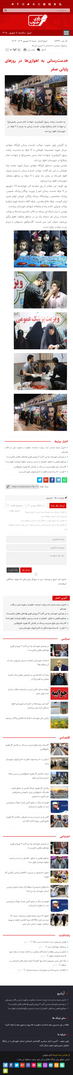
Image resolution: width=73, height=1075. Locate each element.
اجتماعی (48, 45)
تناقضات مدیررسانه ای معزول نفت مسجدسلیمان (46, 970)
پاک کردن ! (13, 570)
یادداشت (64, 935)
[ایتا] (49, 4)
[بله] (55, 4)
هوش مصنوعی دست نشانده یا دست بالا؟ (49, 942)
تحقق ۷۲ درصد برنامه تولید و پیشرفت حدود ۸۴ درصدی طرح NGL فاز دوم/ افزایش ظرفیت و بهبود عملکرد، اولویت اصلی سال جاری (28, 920)
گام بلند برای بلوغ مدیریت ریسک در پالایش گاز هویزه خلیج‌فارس (40, 466)
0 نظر (43, 50)
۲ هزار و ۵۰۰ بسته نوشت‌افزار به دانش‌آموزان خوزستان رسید (42, 471)
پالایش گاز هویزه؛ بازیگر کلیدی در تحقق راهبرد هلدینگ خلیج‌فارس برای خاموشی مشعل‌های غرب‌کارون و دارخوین (30, 792)
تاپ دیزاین (47, 1055)
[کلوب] (39, 1065)
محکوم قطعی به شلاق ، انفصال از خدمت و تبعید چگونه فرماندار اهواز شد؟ (35, 461)
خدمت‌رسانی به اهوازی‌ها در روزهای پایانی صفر (36, 65)
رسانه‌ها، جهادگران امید (56, 947)
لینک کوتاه (44, 486)
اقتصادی (64, 737)
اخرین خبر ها (37, 45)
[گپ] (39, 4)
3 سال (43, 955)
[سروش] (44, 4)
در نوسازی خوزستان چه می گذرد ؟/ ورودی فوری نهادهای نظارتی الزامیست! (36, 456)
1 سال (26, 941)
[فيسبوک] (17, 4)
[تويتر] (28, 4)
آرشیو (61, 993)
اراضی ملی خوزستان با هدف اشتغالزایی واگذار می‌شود (27, 718)
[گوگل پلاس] (46, 480)
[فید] (60, 4)
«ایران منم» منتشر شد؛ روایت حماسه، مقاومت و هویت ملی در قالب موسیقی (35, 1000)
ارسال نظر (26, 570)
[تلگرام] (12, 4)
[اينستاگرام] (23, 4)
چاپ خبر (31, 50)
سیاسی (65, 638)
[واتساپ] (64, 480)
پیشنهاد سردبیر (61, 45)
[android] (5, 1070)
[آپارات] (33, 4)
